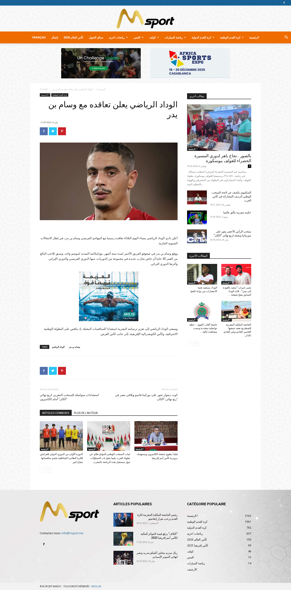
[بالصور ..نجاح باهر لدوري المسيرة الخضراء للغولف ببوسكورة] (219, 127)
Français (39, 37)
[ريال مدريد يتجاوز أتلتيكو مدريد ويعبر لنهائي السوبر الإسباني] (123, 558)
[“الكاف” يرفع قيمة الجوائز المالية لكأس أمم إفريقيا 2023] (123, 539)
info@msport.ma (72, 533)
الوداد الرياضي (58, 346)
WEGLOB (96, 586)
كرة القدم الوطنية (230, 37)
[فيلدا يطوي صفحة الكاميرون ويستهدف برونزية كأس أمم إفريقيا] (156, 436)
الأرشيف (192, 569)
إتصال (54, 37)
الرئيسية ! (101, 89)
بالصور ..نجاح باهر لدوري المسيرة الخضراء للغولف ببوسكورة (222, 158)
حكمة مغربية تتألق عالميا (237, 212)
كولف (152, 37)
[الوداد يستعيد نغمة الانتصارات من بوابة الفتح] (202, 274)
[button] (286, 38)
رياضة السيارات (174, 37)
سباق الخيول (96, 37)
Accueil (44, 89)
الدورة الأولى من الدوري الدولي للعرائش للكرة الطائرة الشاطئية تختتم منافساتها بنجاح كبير (61, 458)
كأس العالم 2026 (73, 37)
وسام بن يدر (74, 346)
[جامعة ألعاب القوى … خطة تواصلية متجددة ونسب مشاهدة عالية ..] (202, 311)
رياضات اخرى (117, 37)
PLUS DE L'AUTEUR (86, 413)
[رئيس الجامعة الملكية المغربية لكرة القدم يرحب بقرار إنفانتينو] (123, 520)
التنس (137, 37)
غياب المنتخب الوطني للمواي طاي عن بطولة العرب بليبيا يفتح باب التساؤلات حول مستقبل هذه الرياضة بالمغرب (109, 458)
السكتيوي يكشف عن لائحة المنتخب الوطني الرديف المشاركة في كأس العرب (231, 196)
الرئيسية (254, 37)
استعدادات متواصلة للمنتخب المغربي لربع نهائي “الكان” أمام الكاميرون (69, 397)
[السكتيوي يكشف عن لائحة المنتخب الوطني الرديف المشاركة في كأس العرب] (197, 197)
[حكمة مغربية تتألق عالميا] (197, 217)
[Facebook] (284, 3)
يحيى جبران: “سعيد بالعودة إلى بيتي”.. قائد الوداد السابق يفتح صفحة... (237, 291)
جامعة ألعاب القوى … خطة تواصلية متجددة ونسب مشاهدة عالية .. (203, 328)
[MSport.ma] (145, 18)
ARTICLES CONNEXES (55, 413)
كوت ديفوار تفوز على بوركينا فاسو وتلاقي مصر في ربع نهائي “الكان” (146, 397)
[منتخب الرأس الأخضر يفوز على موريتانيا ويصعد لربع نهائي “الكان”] (197, 236)
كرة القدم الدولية (201, 37)
